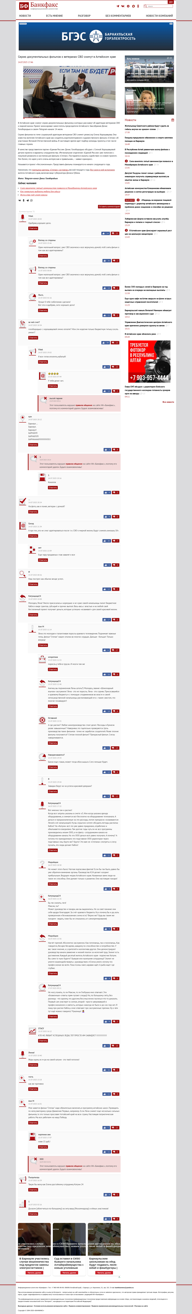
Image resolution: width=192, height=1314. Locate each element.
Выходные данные (25, 1306)
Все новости (168, 402)
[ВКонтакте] (123, 6)
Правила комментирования (79, 1306)
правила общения (84, 405)
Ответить (33, 228)
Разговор (84, 15)
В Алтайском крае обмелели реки (140, 334)
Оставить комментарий (109, 206)
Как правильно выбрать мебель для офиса (40, 191)
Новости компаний (159, 15)
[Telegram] (118, 6)
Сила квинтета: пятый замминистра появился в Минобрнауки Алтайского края (58, 188)
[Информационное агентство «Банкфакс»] (42, 6)
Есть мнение (54, 15)
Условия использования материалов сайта (50, 1306)
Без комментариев (118, 15)
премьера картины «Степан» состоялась (50, 169)
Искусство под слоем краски (33, 194)
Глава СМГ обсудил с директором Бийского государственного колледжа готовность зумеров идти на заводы (147, 390)
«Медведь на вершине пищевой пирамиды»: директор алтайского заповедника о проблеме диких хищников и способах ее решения (149, 203)
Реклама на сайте (141, 1306)
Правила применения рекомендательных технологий (112, 1306)
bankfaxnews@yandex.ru (124, 1287)
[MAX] (134, 6)
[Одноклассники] (138, 6)
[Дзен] (129, 6)
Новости (25, 15)
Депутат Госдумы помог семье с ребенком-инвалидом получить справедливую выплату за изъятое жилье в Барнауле (147, 176)
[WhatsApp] (31, 200)
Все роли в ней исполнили (102, 169)
